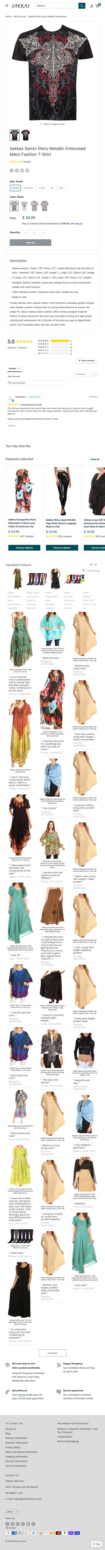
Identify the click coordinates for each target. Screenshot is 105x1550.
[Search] (81, 6)
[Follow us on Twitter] (12, 1524)
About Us (10, 1429)
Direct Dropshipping (68, 1441)
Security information (16, 1461)
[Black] (14, 206)
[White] (24, 206)
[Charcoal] (34, 206)
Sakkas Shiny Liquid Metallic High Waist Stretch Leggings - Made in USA (62, 523)
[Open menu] (6, 6)
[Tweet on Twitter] (22, 170)
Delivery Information (16, 1438)
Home (8, 16)
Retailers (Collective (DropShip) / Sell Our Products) (77, 1431)
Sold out (30, 242)
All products (20, 16)
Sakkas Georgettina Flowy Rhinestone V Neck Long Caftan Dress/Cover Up (22, 523)
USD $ (10, 1512)
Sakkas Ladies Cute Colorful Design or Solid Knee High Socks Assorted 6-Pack (32, 604)
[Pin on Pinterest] (17, 170)
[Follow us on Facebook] (7, 1524)
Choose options (24, 547)
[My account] (91, 5)
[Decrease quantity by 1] (25, 232)
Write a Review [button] (88, 360)
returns (21, 1394)
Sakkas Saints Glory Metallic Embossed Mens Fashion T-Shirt (33, 419)
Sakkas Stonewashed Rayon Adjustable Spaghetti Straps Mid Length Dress (51, 604)
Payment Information (16, 1442)
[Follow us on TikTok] (33, 1524)
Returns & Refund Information (21, 1452)
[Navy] (44, 206)
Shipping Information (16, 1456)
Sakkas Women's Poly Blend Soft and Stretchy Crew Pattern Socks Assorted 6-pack (70, 608)
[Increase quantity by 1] (43, 232)
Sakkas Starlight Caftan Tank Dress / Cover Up (89, 600)
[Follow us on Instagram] (18, 1524)
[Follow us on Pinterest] (23, 1524)
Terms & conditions (16, 1465)
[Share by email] (27, 170)
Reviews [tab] (12, 368)
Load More (52, 1353)
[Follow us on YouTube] (28, 1524)
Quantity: (15, 232)
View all (95, 459)
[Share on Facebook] (12, 170)
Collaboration (64, 1436)
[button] (92, 564)
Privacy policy (12, 1447)
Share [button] (13, 426)
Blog (7, 1433)
